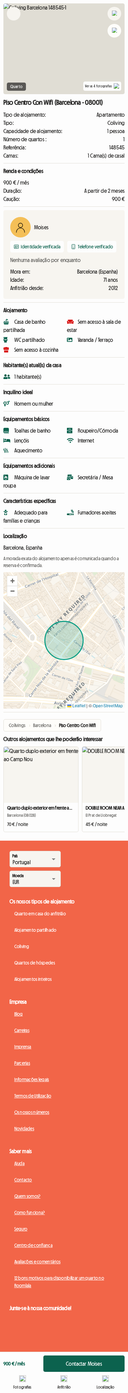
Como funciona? (29, 1212)
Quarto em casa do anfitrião (40, 913)
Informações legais (31, 1079)
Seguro (21, 1229)
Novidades (24, 1128)
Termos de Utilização (33, 1095)
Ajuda (19, 1163)
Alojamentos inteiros (33, 979)
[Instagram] (28, 1318)
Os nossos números (31, 1112)
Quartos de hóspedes (34, 962)
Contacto (23, 1179)
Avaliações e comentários (37, 1261)
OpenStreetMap (108, 705)
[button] (12, 581)
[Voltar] (13, 22)
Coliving (21, 946)
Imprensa (22, 1046)
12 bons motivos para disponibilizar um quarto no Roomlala (59, 1282)
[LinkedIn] (56, 1318)
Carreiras (22, 1030)
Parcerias (22, 1063)
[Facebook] (15, 1318)
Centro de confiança (33, 1245)
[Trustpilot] (35, 1349)
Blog (18, 1014)
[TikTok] (42, 1318)
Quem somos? (27, 1196)
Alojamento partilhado (35, 930)
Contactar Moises (84, 1363)
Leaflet (78, 705)
